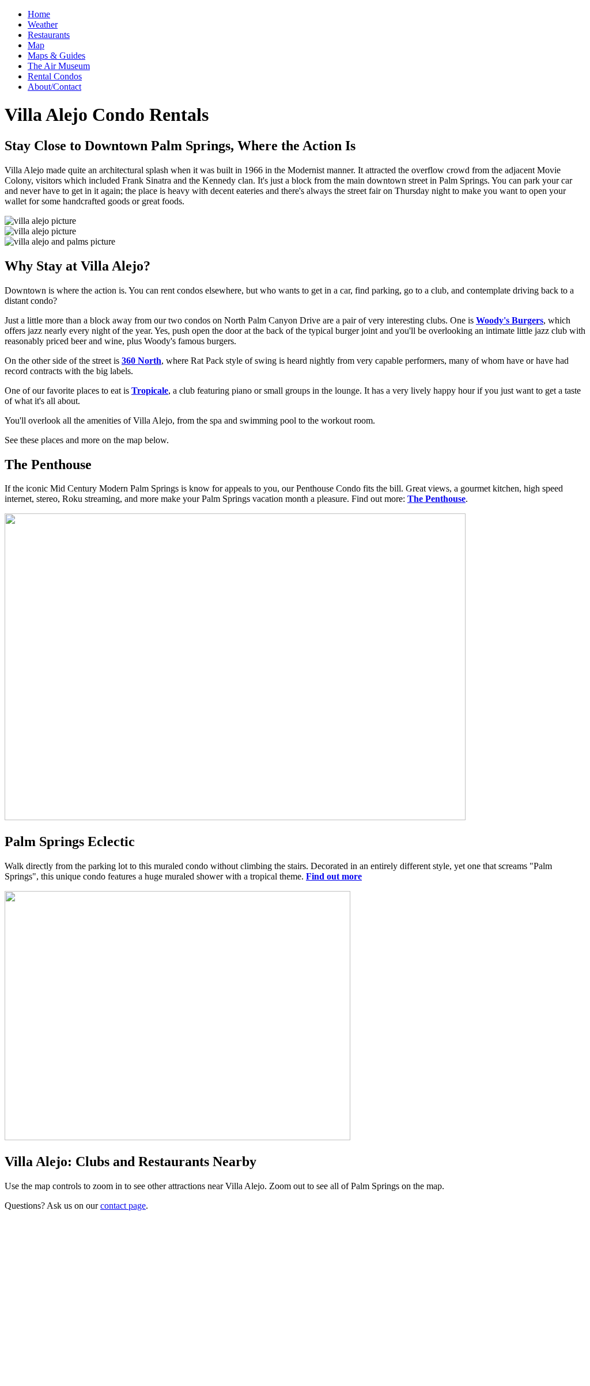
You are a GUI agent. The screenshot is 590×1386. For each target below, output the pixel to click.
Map (36, 45)
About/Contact (54, 87)
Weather (43, 24)
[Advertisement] (295, 1300)
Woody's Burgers (509, 320)
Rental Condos (55, 76)
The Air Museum (59, 66)
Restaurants (49, 35)
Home (39, 14)
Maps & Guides (56, 55)
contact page (123, 1205)
